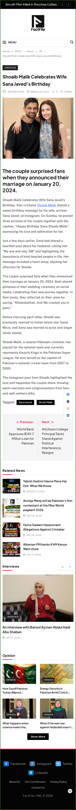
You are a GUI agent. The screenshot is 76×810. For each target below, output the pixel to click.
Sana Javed (25, 402)
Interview (13, 617)
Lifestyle (10, 67)
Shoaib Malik (46, 205)
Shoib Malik (45, 402)
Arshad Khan (16, 91)
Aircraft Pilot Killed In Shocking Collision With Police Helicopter (31, 4)
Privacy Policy (58, 781)
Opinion (11, 680)
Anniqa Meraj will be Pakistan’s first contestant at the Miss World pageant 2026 (47, 505)
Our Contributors (35, 781)
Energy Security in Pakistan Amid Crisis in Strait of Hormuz (54, 692)
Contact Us (38, 787)
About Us (14, 781)
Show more (38, 736)
